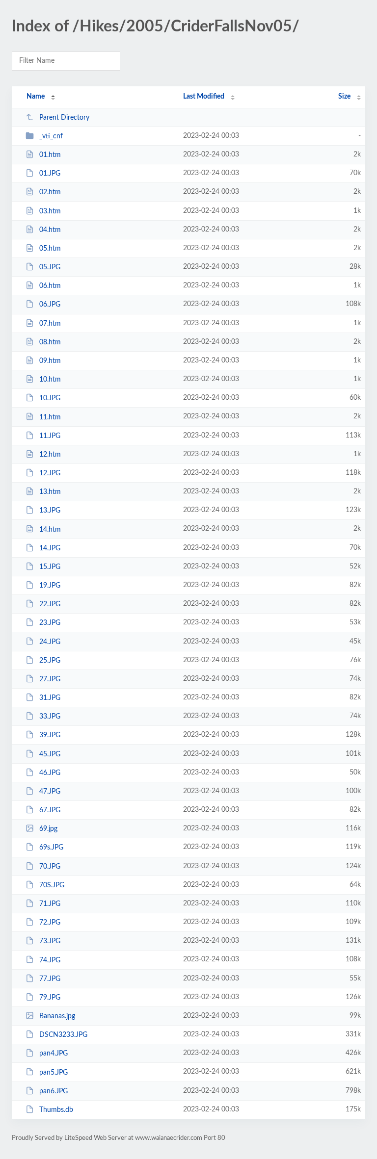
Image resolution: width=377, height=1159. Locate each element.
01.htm (50, 155)
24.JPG (49, 641)
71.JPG (49, 904)
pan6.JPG (53, 1091)
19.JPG (49, 585)
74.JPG (49, 959)
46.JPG (49, 773)
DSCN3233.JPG (63, 1034)
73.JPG (49, 941)
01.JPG (49, 173)
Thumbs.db (56, 1110)
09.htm (50, 361)
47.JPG (49, 791)
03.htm (50, 211)
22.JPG (49, 604)
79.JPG (49, 997)
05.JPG (49, 267)
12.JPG (49, 473)
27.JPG (49, 679)
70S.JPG (51, 885)
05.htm (50, 248)
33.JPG (49, 716)
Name (36, 96)
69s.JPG (51, 847)
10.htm (50, 379)
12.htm (50, 454)
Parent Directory (64, 117)
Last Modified (203, 96)
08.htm (50, 342)
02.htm (50, 192)
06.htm (50, 286)
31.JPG (49, 698)
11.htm (50, 416)
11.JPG (49, 436)
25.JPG (49, 660)
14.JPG (49, 548)
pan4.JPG (53, 1053)
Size (344, 96)
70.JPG (49, 866)
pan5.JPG (53, 1072)
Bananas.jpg (57, 1016)
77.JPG (49, 979)
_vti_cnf (51, 136)
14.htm (50, 529)
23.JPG (49, 622)
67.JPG (49, 810)
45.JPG (49, 754)
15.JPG (49, 567)
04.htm (50, 230)
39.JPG (49, 735)
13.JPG (49, 510)
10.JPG (49, 398)
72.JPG (49, 922)
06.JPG (49, 304)
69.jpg (48, 828)
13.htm (50, 492)
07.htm (50, 323)
